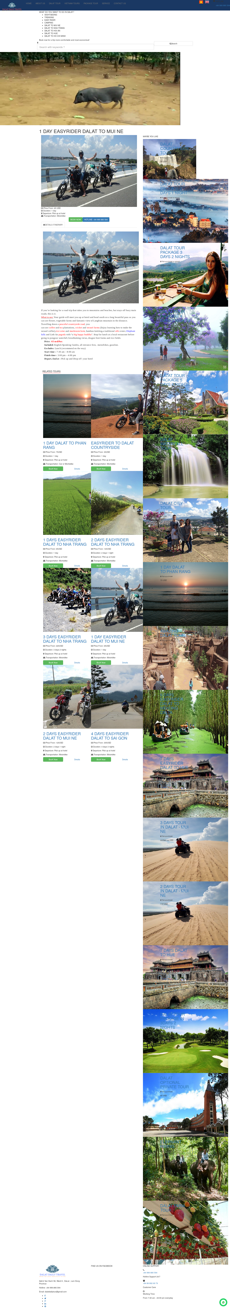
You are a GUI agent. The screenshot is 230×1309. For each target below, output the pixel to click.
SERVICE (106, 3)
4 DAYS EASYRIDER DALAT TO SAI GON (110, 736)
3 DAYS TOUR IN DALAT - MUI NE (174, 827)
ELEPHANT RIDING (170, 1144)
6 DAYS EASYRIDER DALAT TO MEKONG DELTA (171, 703)
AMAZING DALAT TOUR (172, 633)
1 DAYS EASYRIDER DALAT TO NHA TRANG (65, 542)
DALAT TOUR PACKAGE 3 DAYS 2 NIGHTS (175, 252)
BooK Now (53, 468)
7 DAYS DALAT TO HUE (173, 952)
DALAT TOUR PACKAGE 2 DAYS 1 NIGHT (173, 188)
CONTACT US (120, 3)
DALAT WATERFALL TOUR (171, 443)
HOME (29, 3)
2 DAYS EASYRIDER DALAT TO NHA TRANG (112, 542)
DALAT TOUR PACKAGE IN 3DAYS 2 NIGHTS (172, 1020)
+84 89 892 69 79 (150, 1283)
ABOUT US (40, 3)
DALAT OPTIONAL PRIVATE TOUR (174, 1082)
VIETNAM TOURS (72, 3)
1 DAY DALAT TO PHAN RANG (64, 445)
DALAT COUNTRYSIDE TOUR (174, 148)
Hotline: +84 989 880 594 (96, 219)
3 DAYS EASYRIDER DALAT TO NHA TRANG (65, 639)
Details (77, 468)
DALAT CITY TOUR (171, 505)
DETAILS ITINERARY (54, 224)
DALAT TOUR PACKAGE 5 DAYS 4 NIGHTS (175, 380)
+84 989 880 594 (223, 5)
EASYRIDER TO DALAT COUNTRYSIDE (112, 445)
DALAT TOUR (54, 3)
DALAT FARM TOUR (172, 1208)
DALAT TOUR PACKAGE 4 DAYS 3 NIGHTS (175, 316)
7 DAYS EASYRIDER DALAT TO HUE (174, 763)
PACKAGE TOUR (91, 3)
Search (174, 43)
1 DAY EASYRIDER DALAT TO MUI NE (108, 639)
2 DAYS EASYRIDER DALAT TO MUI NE (62, 736)
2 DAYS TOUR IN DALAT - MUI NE (174, 890)
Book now (75, 219)
